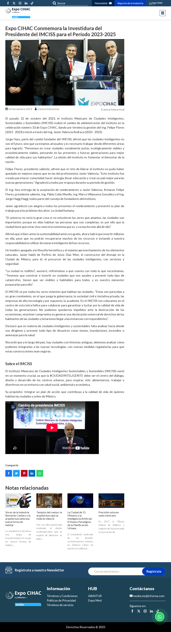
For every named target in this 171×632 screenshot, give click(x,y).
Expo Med (95, 600)
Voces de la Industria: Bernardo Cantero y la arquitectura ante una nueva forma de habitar (17, 519)
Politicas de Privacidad (61, 600)
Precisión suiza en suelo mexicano (109, 514)
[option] (64, 72)
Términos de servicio (60, 605)
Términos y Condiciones (62, 596)
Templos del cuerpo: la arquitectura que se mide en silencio (49, 515)
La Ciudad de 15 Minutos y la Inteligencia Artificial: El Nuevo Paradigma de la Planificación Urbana (79, 520)
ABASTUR (95, 596)
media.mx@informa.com (148, 596)
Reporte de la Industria (130, 3)
